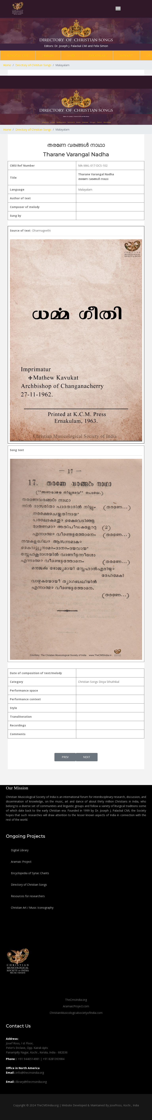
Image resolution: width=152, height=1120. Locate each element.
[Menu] (118, 8)
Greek (78, 122)
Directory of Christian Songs (28, 884)
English (48, 55)
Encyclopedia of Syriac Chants (29, 873)
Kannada (107, 122)
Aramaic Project (20, 861)
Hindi (71, 55)
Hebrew (85, 122)
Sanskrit (126, 55)
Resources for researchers (27, 896)
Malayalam (97, 55)
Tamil (99, 122)
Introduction (17, 55)
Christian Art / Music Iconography (31, 907)
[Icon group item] (9, 1090)
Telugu (92, 122)
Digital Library (19, 850)
